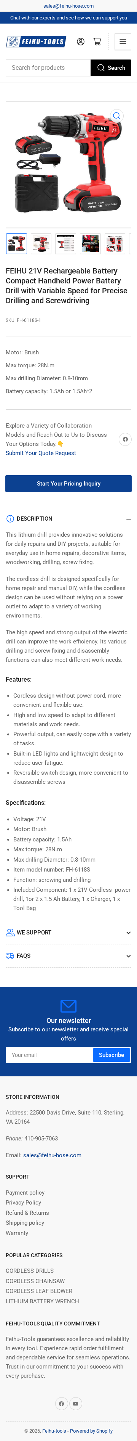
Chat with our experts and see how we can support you (68, 18)
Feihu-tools (54, 1431)
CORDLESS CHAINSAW (35, 1281)
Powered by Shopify (91, 1431)
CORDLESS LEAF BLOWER (39, 1291)
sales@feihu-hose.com (68, 6)
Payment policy (25, 1192)
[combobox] (68, 68)
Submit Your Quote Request (41, 453)
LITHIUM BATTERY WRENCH (42, 1301)
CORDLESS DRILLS (30, 1270)
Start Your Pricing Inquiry (68, 483)
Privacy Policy (23, 1202)
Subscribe (111, 1055)
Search (116, 67)
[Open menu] (123, 41)
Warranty (17, 1233)
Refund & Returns (27, 1212)
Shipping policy (25, 1222)
